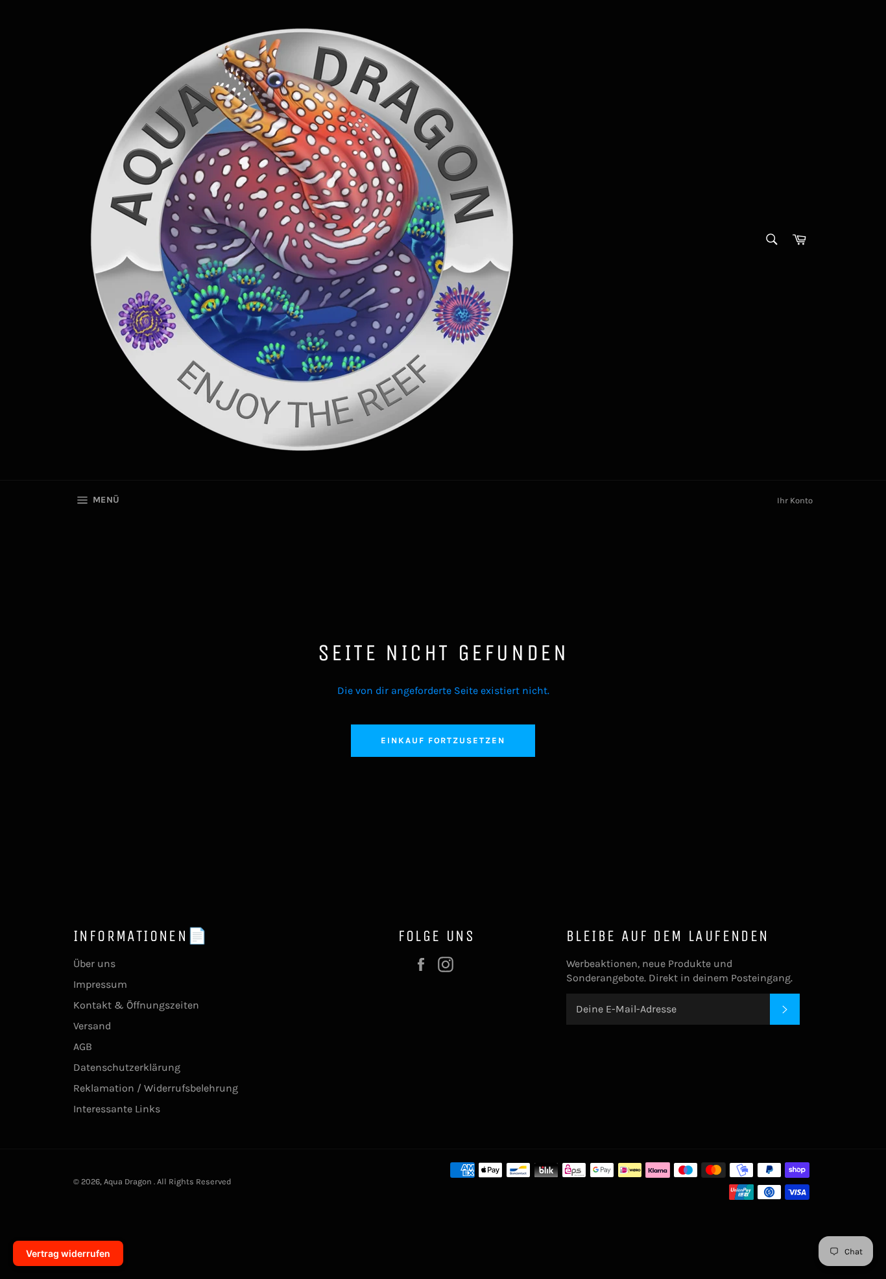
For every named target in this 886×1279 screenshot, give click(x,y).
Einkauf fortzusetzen (443, 740)
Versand (92, 1026)
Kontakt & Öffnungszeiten (136, 1005)
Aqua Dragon (129, 1181)
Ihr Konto (795, 500)
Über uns (94, 963)
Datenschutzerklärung (126, 1067)
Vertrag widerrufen (68, 1253)
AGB (82, 1046)
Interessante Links (116, 1109)
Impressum (100, 984)
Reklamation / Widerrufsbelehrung (155, 1088)
